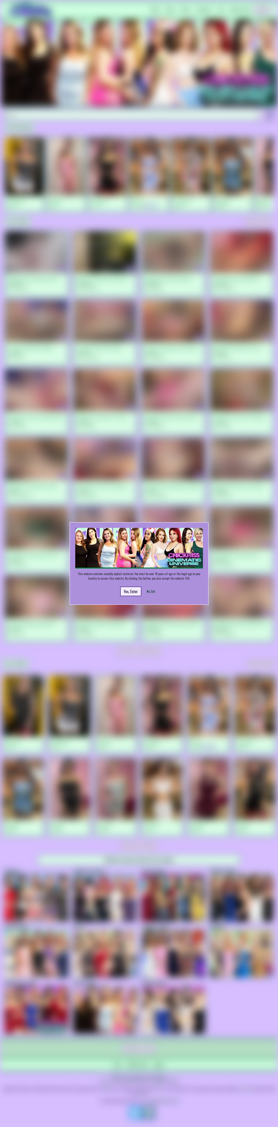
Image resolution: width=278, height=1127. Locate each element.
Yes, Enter (131, 591)
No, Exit (151, 591)
